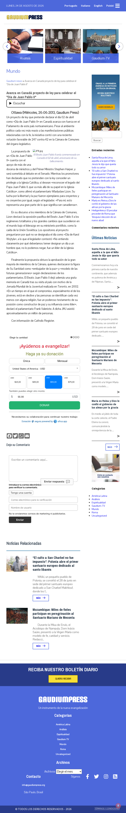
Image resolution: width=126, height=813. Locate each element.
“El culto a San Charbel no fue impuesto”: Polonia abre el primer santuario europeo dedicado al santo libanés (55, 564)
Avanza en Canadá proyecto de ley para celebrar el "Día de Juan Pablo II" (41, 95)
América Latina (99, 496)
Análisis (96, 499)
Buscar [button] (97, 140)
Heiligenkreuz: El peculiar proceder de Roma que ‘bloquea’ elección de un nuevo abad (104, 215)
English (98, 5)
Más (38, 598)
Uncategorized (99, 515)
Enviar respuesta (54, 481)
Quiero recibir (63, 678)
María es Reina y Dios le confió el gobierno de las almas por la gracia (104, 204)
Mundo (13, 71)
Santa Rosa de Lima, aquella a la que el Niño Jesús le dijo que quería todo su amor (104, 162)
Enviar (20, 519)
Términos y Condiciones (107, 808)
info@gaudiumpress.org (33, 785)
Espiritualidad (99, 502)
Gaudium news (14, 81)
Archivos (49, 771)
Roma (95, 512)
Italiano (85, 5)
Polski (110, 5)
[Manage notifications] (118, 805)
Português (70, 5)
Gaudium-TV (98, 506)
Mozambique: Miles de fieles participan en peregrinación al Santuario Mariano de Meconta (54, 614)
